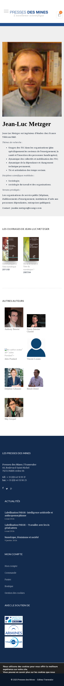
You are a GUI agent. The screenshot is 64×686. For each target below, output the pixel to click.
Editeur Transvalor (45, 679)
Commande (10, 573)
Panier (8, 579)
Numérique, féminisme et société (22, 537)
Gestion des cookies (15, 593)
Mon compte (11, 566)
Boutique (9, 586)
